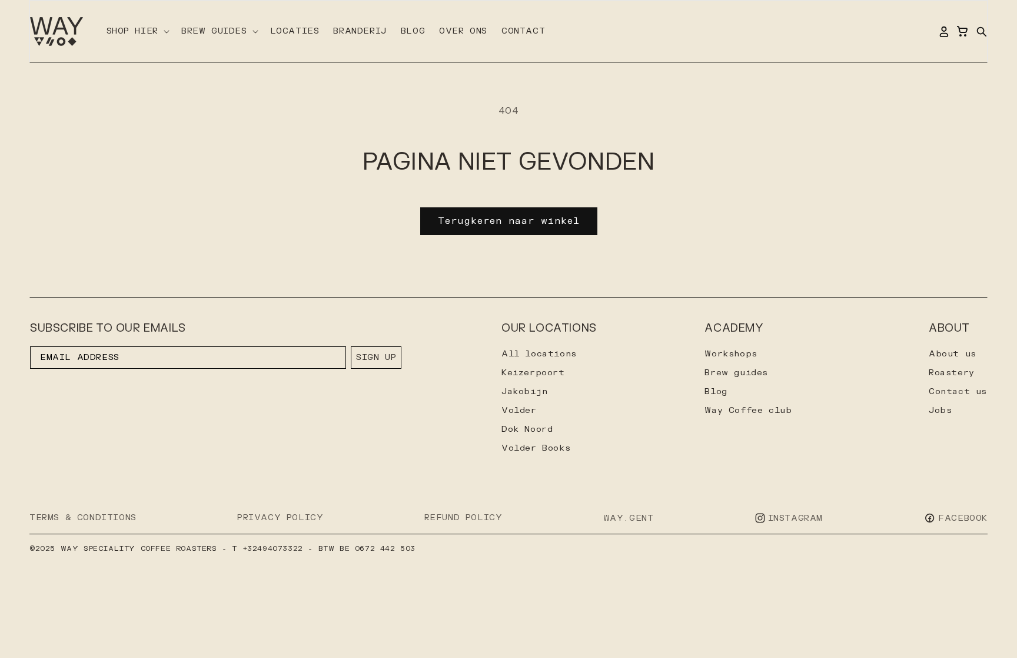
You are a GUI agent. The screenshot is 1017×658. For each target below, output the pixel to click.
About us (952, 354)
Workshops (730, 354)
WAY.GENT (628, 518)
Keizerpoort (533, 373)
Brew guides (736, 373)
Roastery (952, 373)
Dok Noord (527, 429)
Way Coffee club (748, 410)
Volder (519, 410)
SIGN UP (376, 357)
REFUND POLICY (463, 517)
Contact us (958, 391)
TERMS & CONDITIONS (83, 517)
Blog (715, 391)
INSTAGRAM (795, 518)
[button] (136, 31)
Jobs (940, 410)
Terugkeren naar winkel (509, 221)
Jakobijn (524, 391)
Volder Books (535, 448)
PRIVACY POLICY (280, 517)
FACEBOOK (963, 518)
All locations (539, 354)
